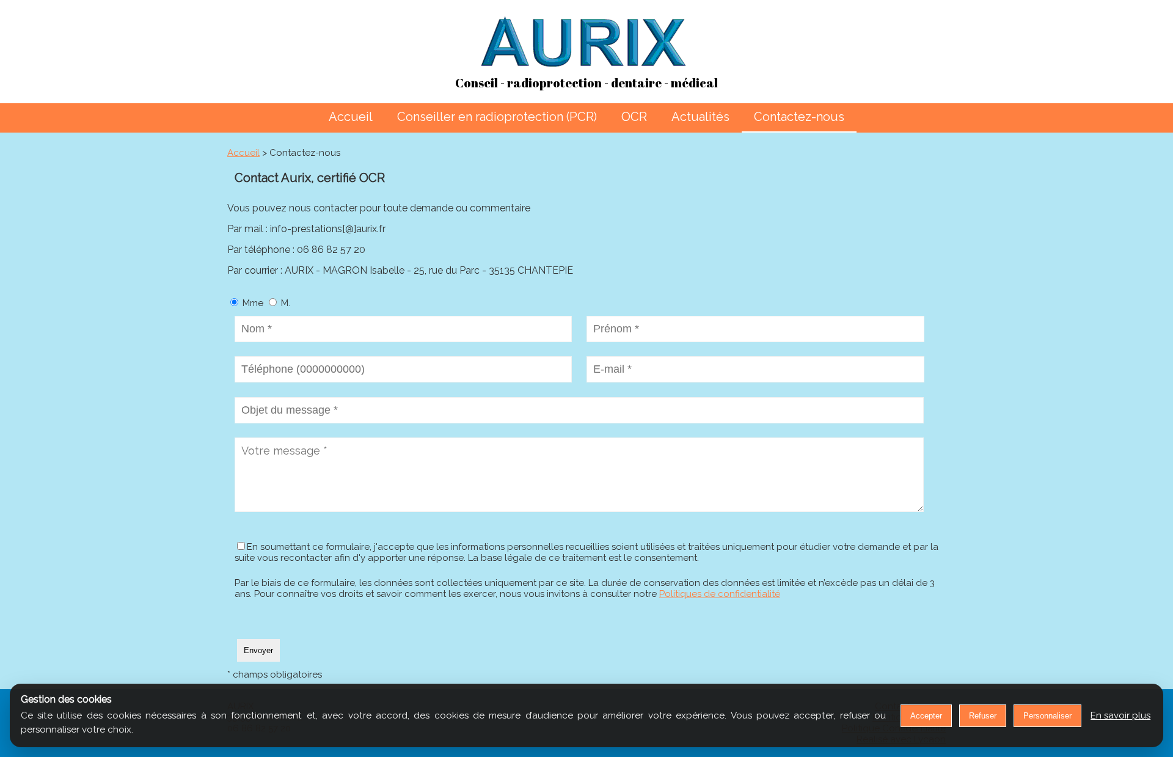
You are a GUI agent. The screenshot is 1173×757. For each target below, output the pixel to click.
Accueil (351, 116)
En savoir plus (1120, 715)
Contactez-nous (799, 116)
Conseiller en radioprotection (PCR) (497, 116)
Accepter (926, 715)
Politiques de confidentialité (719, 593)
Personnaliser (1047, 715)
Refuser (982, 715)
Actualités (700, 116)
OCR (634, 116)
